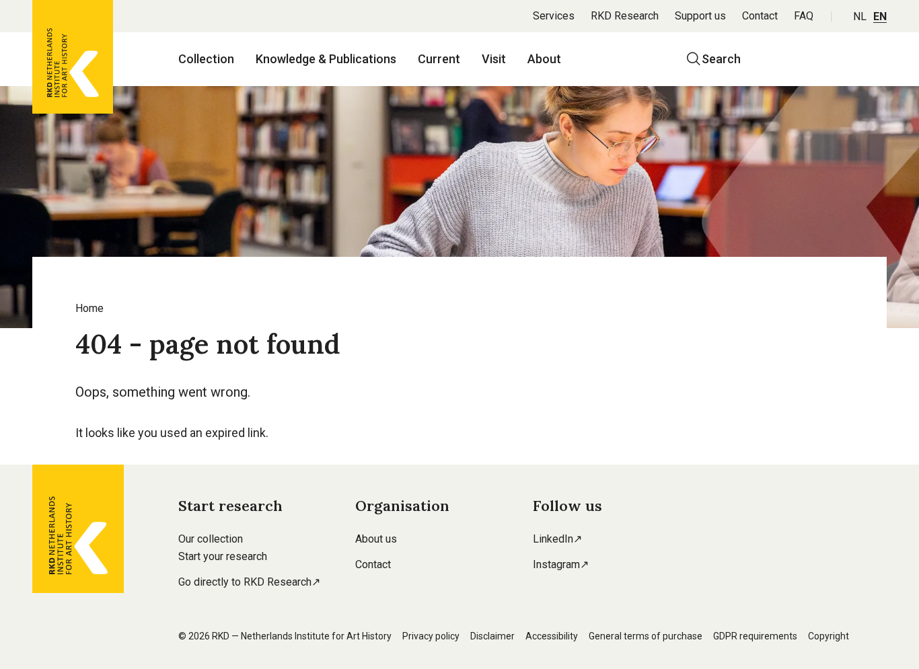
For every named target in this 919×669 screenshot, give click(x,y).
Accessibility (551, 636)
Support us (700, 15)
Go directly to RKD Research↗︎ (249, 582)
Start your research (222, 556)
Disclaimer (492, 636)
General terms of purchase (645, 636)
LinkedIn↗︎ (557, 539)
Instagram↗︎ (561, 564)
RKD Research (625, 15)
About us (376, 539)
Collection (206, 59)
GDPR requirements (755, 636)
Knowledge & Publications (326, 59)
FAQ (803, 15)
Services (554, 15)
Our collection (210, 539)
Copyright (828, 636)
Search (721, 59)
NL (860, 16)
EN (880, 16)
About (544, 59)
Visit (494, 59)
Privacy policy (430, 636)
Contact (760, 15)
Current (439, 59)
